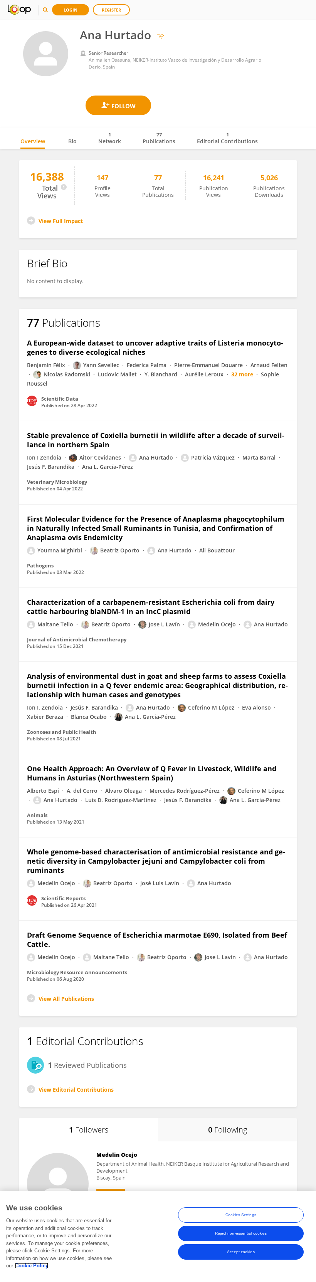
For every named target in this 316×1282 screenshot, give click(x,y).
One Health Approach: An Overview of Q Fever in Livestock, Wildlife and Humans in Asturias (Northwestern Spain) (151, 773)
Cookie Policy (31, 1266)
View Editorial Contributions (76, 1089)
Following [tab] (227, 1129)
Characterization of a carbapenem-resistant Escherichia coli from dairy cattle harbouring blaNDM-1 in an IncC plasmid (150, 606)
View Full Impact (61, 221)
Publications (159, 138)
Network (109, 138)
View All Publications (66, 998)
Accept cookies (240, 1252)
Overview (32, 141)
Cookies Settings (240, 1215)
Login (70, 10)
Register (111, 10)
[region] (158, 1236)
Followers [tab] (88, 1129)
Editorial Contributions (227, 138)
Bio (72, 141)
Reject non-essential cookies (241, 1233)
